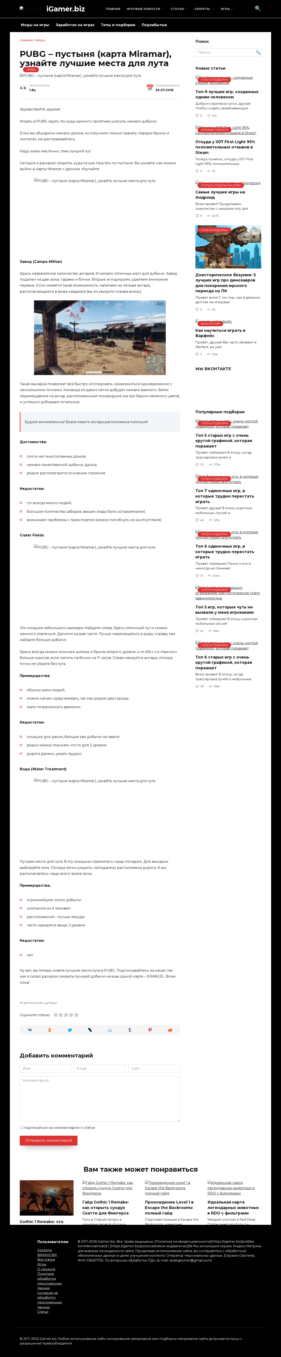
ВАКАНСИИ (47, 1255)
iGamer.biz (65, 9)
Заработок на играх (75, 25)
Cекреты (202, 9)
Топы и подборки (118, 25)
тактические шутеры (39, 1003)
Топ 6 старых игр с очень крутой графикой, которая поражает (223, 662)
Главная (113, 9)
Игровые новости (143, 9)
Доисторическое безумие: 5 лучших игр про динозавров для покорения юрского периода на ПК (225, 282)
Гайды (40, 40)
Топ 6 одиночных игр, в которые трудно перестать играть (224, 551)
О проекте (46, 1269)
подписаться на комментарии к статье (59, 1128)
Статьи (177, 9)
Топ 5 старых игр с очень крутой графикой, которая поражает (223, 440)
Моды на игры (35, 25)
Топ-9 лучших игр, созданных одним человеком (226, 94)
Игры (225, 9)
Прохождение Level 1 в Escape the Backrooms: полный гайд (169, 1207)
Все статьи (46, 1259)
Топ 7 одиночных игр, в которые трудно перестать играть (224, 496)
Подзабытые (154, 25)
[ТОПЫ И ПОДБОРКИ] (228, 266)
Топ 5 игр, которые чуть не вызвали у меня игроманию (224, 610)
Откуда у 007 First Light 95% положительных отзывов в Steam (225, 147)
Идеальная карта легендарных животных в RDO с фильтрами (233, 1207)
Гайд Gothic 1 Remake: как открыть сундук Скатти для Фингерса (105, 1207)
